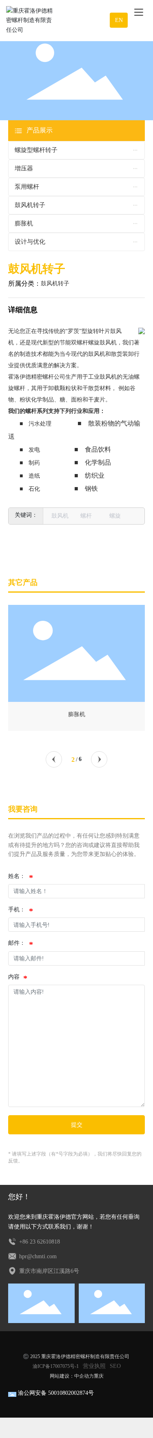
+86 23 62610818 (39, 1242)
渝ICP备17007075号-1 (56, 1366)
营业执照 (94, 1366)
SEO (115, 1366)
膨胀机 (76, 714)
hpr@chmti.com (37, 1256)
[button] (54, 759)
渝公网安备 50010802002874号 (56, 1393)
